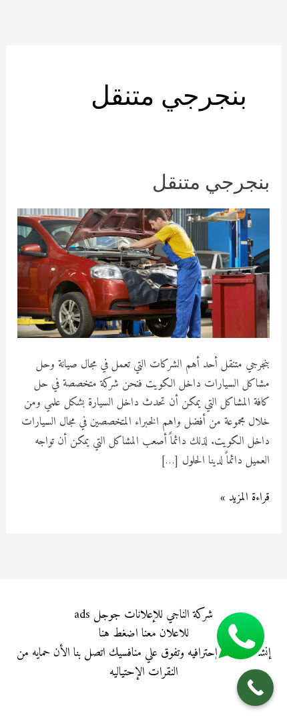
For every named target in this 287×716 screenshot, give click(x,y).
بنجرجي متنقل (211, 184)
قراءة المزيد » (245, 498)
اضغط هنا (118, 633)
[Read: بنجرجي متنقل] (143, 273)
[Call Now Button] (255, 687)
